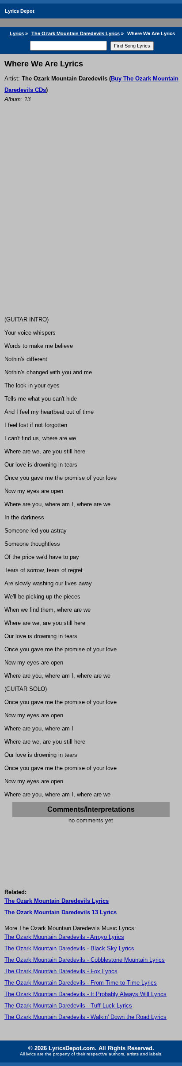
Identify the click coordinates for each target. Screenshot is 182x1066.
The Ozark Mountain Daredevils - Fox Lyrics (61, 971)
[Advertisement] (91, 221)
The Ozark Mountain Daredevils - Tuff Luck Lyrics (68, 1005)
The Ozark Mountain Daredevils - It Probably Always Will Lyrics (85, 994)
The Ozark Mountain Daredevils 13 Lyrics (60, 912)
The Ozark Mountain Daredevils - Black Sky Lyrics (69, 948)
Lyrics (17, 33)
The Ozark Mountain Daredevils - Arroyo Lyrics (64, 937)
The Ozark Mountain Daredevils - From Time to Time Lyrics (80, 982)
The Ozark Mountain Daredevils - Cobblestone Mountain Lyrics (84, 959)
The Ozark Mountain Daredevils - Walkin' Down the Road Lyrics (85, 1017)
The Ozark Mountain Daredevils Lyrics (75, 33)
